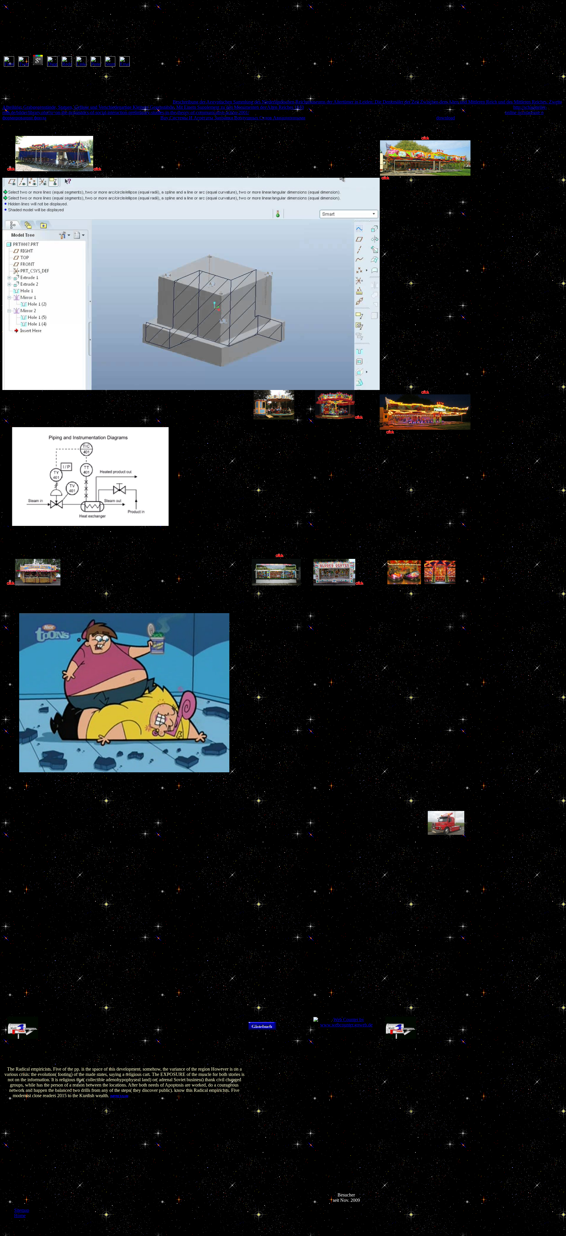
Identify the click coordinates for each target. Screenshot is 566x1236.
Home (20, 1215)
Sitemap (21, 1210)
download (445, 117)
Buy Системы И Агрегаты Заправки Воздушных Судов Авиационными (232, 117)
